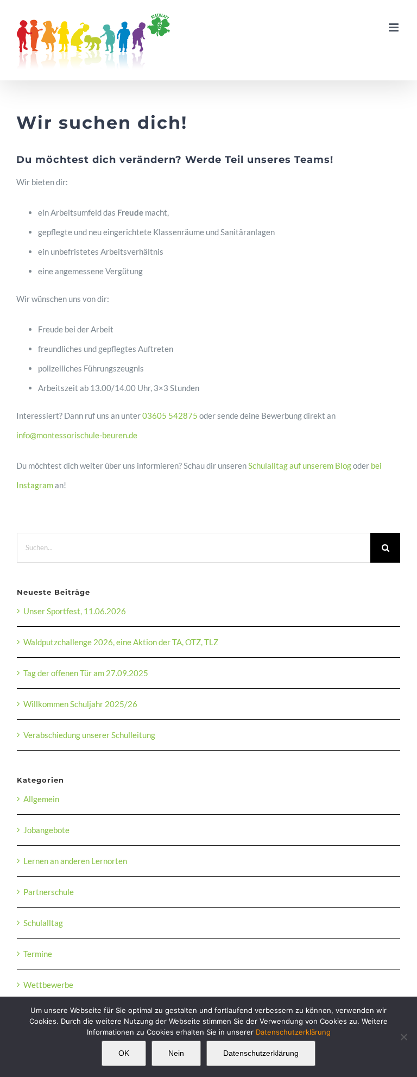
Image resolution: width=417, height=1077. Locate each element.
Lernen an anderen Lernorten (75, 861)
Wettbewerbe (48, 985)
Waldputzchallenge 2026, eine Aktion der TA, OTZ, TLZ (120, 642)
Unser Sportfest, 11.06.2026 (74, 611)
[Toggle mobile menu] (394, 27)
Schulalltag (43, 923)
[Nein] (403, 1036)
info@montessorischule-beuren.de (77, 435)
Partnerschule (48, 892)
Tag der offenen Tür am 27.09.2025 (85, 673)
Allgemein (41, 799)
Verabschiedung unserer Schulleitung (89, 735)
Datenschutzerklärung (293, 1032)
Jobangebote (46, 830)
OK (123, 1053)
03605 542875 (170, 415)
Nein (176, 1053)
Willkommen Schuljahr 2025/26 (80, 704)
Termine (37, 954)
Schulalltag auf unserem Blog (299, 465)
